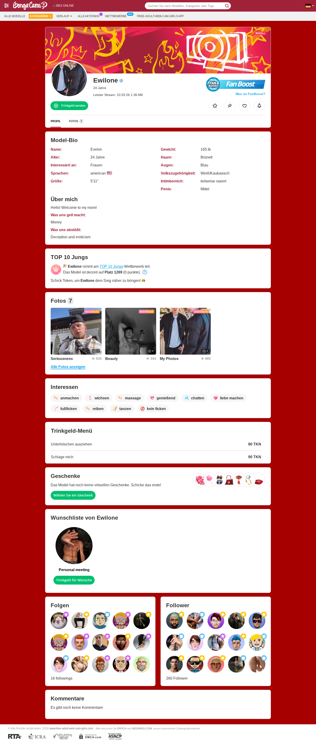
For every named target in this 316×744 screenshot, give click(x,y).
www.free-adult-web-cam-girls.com (71, 728)
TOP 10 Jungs (111, 266)
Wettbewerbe (116, 16)
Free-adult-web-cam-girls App (160, 16)
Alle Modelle (14, 16)
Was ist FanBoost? (250, 94)
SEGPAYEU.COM (142, 728)
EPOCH (121, 728)
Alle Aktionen (88, 16)
